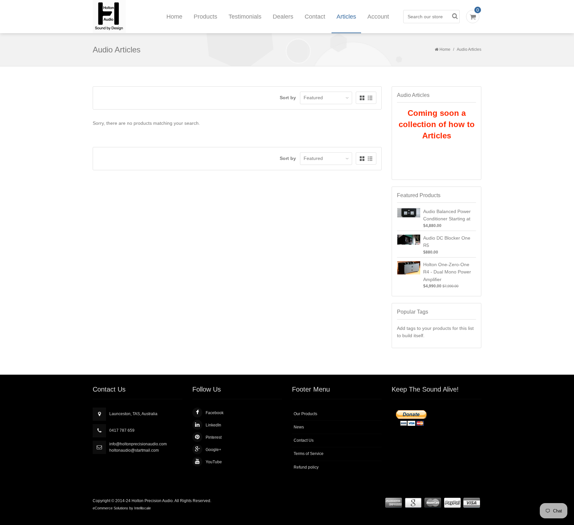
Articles (346, 16)
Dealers (283, 16)
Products (205, 16)
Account (378, 16)
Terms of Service (309, 453)
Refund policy (306, 467)
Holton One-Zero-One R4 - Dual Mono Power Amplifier (447, 272)
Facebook (215, 413)
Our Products (305, 414)
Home (174, 16)
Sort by (288, 97)
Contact (315, 16)
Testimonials (245, 16)
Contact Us (304, 440)
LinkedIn (213, 425)
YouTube (214, 462)
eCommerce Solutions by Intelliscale (122, 508)
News (299, 427)
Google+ (213, 449)
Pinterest (214, 437)
